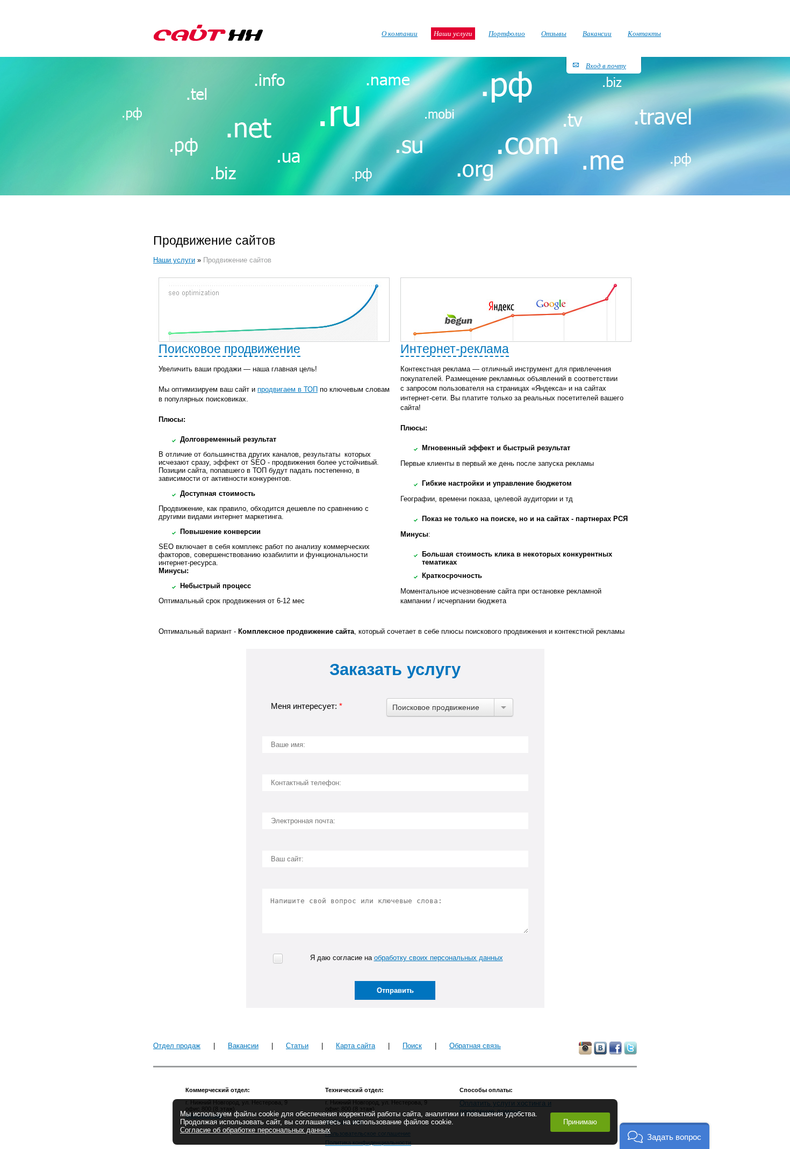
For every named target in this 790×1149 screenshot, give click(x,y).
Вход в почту (606, 65)
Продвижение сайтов (237, 260)
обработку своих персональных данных (438, 958)
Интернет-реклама (454, 349)
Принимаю (580, 1122)
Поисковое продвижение (229, 349)
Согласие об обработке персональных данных (255, 1130)
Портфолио (507, 33)
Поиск (412, 1046)
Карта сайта (355, 1046)
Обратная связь (475, 1046)
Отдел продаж (176, 1046)
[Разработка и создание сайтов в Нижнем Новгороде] (208, 33)
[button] (664, 1136)
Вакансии (243, 1046)
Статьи (297, 1046)
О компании (400, 33)
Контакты (644, 33)
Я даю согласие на (406, 958)
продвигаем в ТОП (287, 389)
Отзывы (553, 33)
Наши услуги (174, 260)
